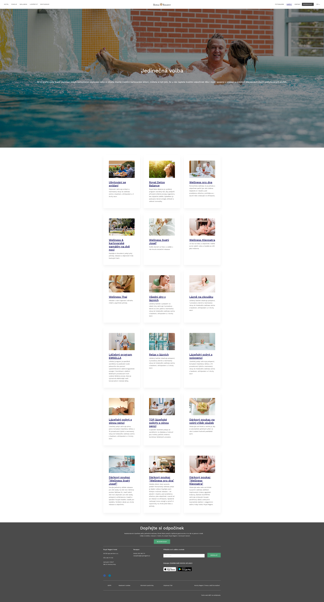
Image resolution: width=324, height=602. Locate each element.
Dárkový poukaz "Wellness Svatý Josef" (119, 480)
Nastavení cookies (124, 585)
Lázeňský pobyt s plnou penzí (120, 421)
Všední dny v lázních (157, 298)
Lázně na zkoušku (201, 296)
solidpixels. (217, 595)
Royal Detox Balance (157, 184)
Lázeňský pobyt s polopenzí (200, 356)
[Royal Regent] (162, 4)
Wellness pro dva (200, 182)
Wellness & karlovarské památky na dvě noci (119, 244)
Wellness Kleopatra (202, 240)
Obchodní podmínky (147, 585)
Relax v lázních (159, 354)
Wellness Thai (118, 296)
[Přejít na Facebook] (104, 575)
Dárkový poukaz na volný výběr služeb (202, 421)
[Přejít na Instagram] (109, 575)
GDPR (109, 585)
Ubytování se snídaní (117, 184)
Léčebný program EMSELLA (120, 356)
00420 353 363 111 (139, 553)
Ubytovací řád (167, 585)
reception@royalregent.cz (141, 556)
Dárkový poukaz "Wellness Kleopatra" (200, 480)
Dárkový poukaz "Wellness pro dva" (161, 479)
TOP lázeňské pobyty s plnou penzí (159, 423)
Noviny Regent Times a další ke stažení (207, 585)
